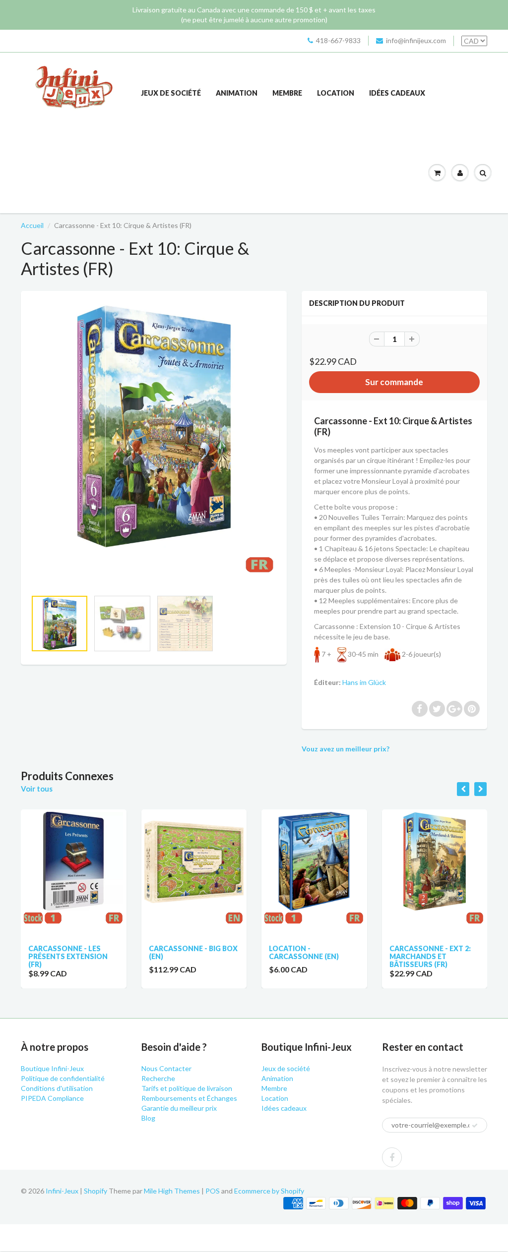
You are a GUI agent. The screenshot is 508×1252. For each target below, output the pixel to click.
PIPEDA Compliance (52, 1098)
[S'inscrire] (474, 1126)
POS (212, 1191)
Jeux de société (171, 93)
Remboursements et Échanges (189, 1098)
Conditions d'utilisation (57, 1088)
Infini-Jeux (62, 1191)
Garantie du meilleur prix (179, 1108)
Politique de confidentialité (63, 1078)
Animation (236, 93)
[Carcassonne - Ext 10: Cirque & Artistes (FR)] (153, 445)
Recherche (158, 1078)
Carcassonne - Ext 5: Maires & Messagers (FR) (434, 956)
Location (335, 93)
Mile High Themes (172, 1191)
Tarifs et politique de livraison (186, 1088)
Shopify (95, 1191)
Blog (148, 1118)
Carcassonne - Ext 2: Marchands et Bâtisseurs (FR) (313, 956)
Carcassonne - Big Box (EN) (76, 952)
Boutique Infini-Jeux (52, 1068)
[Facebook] (392, 1157)
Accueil (32, 225)
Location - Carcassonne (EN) (188, 952)
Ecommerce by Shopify (269, 1191)
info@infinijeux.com (416, 40)
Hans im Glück (364, 682)
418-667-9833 (338, 40)
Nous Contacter (166, 1068)
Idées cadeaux (397, 93)
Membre (287, 93)
